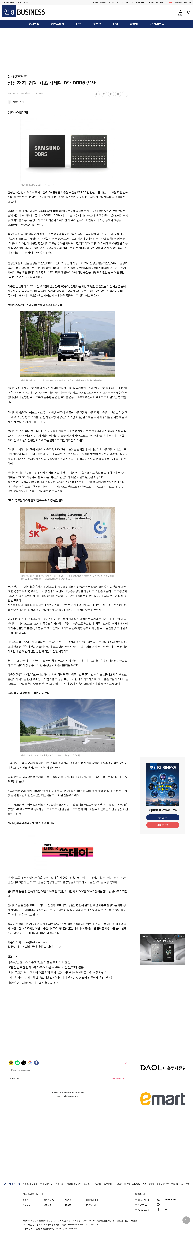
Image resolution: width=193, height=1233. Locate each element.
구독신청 (178, 2)
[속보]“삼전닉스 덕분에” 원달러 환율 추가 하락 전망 (39, 962)
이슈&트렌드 (157, 23)
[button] (180, 12)
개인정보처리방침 (132, 1184)
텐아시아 (26, 1205)
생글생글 (48, 1205)
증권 (78, 23)
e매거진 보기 (162, 825)
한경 (99, 2)
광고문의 (108, 1184)
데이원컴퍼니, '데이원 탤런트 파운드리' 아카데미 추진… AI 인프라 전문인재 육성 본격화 (61, 977)
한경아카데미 (92, 1200)
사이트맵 (185, 1184)
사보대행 (150, 2)
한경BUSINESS (19, 76)
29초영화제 (91, 1205)
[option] (162, 949)
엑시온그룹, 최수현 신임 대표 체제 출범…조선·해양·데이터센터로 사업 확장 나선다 (58, 972)
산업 (115, 23)
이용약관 (118, 1184)
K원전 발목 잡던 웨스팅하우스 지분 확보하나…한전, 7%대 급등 (46, 967)
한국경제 (26, 1200)
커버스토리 (57, 23)
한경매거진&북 (8, 2)
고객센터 (175, 1184)
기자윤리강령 (148, 1184)
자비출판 (159, 2)
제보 (169, 2)
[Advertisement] (96, 51)
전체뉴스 (34, 23)
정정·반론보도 (163, 1184)
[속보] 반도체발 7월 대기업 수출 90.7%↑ (33, 982)
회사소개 (87, 1184)
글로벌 (134, 23)
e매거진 (187, 2)
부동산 (97, 23)
